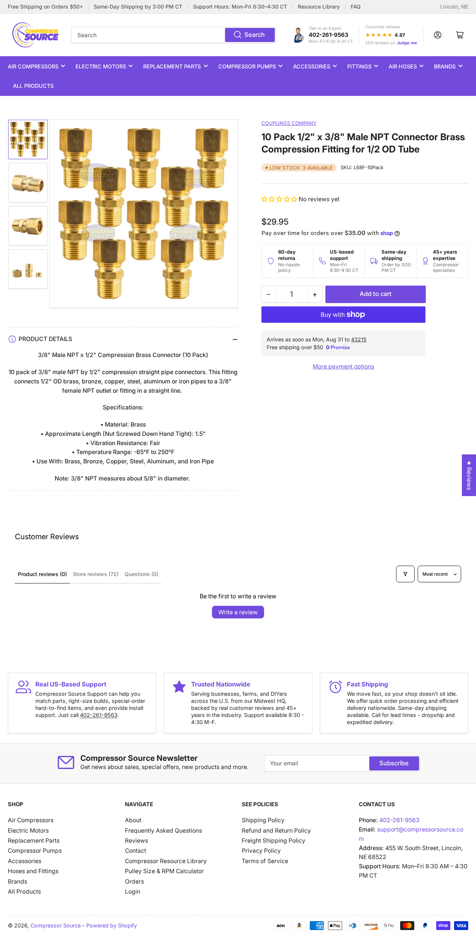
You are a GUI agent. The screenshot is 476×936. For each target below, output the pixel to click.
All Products (33, 86)
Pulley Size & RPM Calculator (164, 871)
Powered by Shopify (111, 925)
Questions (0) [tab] (141, 574)
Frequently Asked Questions (163, 830)
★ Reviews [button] (469, 475)
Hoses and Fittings (33, 871)
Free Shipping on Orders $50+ (45, 6)
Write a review (238, 612)
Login (132, 891)
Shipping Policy (263, 820)
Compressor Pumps (247, 66)
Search (254, 34)
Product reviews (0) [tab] (42, 574)
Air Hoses (403, 66)
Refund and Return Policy (276, 830)
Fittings (359, 66)
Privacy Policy (261, 850)
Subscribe (394, 763)
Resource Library (319, 6)
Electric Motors (100, 66)
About (133, 820)
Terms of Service (265, 861)
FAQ (356, 6)
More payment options (343, 366)
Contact (135, 850)
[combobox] (173, 35)
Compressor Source (55, 925)
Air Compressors (33, 66)
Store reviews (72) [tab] (96, 574)
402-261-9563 (328, 34)
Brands (445, 66)
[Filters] (405, 574)
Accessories (311, 66)
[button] (280, 199)
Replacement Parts (172, 66)
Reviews (136, 840)
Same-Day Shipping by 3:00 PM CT (138, 6)
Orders (134, 881)
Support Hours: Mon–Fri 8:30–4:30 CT (240, 6)
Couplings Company (288, 123)
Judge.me (407, 42)
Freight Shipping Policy (273, 840)
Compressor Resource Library (166, 861)
